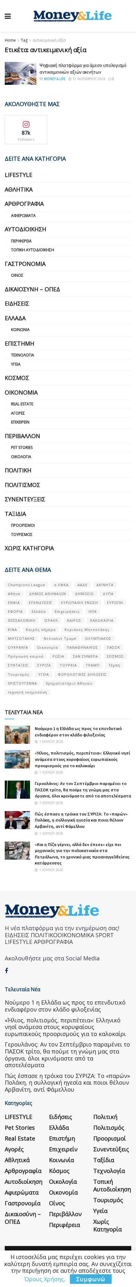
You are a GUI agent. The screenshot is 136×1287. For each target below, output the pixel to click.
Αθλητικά (19, 189)
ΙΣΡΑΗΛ (51, 620)
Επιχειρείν (20, 422)
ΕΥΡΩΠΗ (115, 602)
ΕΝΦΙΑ (14, 602)
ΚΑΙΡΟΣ (74, 620)
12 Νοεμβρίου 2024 (88, 79)
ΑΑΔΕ (82, 584)
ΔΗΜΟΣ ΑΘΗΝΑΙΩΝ (47, 593)
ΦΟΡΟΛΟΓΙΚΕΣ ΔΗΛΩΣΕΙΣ (82, 674)
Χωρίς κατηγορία (29, 548)
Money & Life (54, 79)
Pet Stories (22, 447)
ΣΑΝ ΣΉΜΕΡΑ (85, 656)
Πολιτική (18, 470)
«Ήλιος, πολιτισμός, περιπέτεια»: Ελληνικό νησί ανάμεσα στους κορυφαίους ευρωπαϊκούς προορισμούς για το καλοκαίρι (82, 759)
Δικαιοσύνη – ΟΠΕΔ (32, 289)
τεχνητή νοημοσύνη (27, 692)
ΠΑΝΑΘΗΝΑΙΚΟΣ (82, 647)
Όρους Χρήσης (44, 1279)
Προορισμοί (23, 525)
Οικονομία (21, 392)
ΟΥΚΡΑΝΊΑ (18, 647)
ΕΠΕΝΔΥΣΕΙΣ (40, 602)
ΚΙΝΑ (12, 629)
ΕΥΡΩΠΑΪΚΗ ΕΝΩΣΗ (79, 602)
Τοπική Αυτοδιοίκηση (32, 250)
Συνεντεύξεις (25, 499)
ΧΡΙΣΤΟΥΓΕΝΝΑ (22, 683)
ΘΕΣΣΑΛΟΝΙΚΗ (21, 620)
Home (10, 40)
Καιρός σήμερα (41, 629)
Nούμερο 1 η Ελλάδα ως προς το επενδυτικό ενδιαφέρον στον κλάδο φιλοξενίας (78, 732)
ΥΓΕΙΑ (43, 674)
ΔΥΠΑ (108, 593)
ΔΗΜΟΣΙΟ (84, 593)
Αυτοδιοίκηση (25, 229)
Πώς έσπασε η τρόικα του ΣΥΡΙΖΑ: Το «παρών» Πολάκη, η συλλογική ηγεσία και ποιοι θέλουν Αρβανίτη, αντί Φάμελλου (81, 820)
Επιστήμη (19, 343)
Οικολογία (21, 456)
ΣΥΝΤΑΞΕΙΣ (18, 665)
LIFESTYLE (18, 175)
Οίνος (17, 275)
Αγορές (18, 413)
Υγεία (16, 364)
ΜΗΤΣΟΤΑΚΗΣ (21, 638)
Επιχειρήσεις (67, 611)
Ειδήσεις (17, 303)
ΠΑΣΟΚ (113, 647)
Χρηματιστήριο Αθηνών (69, 683)
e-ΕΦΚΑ (61, 584)
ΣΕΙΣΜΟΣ (115, 656)
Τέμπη (114, 665)
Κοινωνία (20, 329)
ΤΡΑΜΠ (93, 665)
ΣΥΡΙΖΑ (44, 665)
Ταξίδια (15, 514)
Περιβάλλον (22, 436)
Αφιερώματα (23, 215)
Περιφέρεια (21, 241)
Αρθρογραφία (24, 203)
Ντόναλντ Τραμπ (60, 638)
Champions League (26, 584)
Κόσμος (17, 378)
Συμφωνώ (90, 1279)
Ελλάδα (15, 318)
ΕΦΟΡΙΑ (15, 611)
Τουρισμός (22, 534)
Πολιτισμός (22, 485)
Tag (24, 40)
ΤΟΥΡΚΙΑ (68, 665)
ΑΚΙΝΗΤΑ (105, 584)
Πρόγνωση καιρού (26, 656)
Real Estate (22, 404)
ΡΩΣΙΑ (58, 656)
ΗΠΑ (93, 611)
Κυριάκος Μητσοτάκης (87, 629)
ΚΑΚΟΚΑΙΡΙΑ (102, 620)
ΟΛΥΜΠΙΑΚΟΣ (98, 638)
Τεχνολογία (22, 355)
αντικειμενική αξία (49, 40)
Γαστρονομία (25, 264)
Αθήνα (14, 593)
